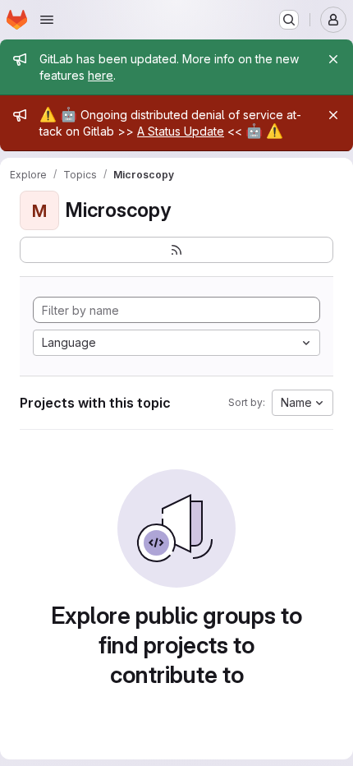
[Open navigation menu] (47, 20)
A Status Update (180, 131)
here (100, 75)
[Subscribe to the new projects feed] (176, 250)
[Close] (333, 59)
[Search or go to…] (289, 20)
